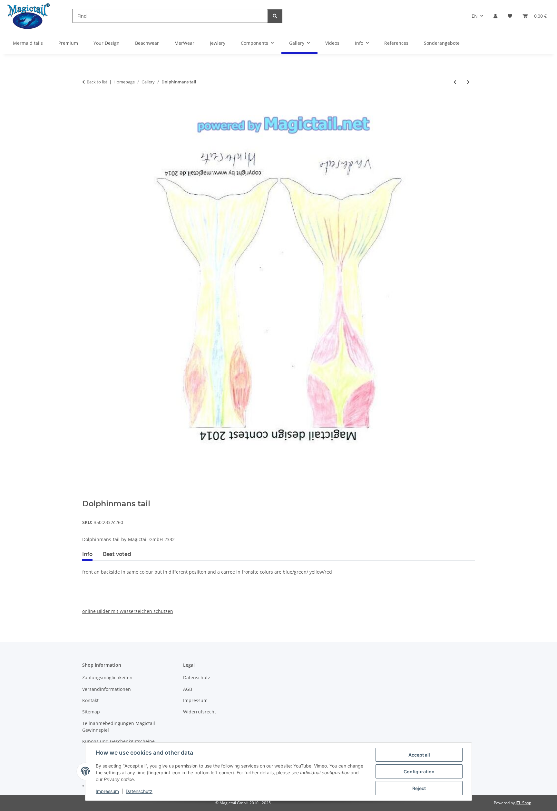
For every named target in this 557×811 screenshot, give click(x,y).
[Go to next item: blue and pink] (468, 82)
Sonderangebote (442, 43)
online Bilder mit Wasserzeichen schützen (127, 611)
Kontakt (90, 700)
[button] (495, 16)
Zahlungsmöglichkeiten (107, 677)
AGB (187, 689)
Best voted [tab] (117, 554)
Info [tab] (87, 554)
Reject (419, 788)
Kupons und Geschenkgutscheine (118, 741)
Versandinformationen (106, 689)
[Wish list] (510, 16)
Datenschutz (139, 791)
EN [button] (475, 16)
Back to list (97, 82)
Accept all (419, 755)
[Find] (275, 16)
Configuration (419, 771)
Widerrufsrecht (199, 712)
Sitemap (91, 712)
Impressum (107, 791)
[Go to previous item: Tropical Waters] (455, 82)
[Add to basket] (87, 495)
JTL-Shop (523, 803)
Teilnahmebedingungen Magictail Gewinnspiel (118, 726)
